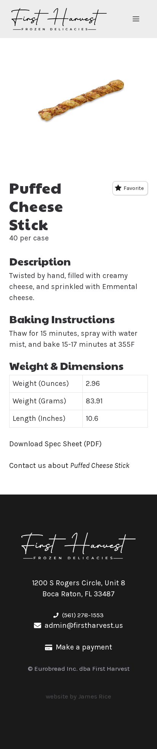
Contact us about (69, 465)
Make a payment (84, 647)
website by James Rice (78, 696)
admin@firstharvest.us (84, 625)
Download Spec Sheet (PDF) (55, 443)
